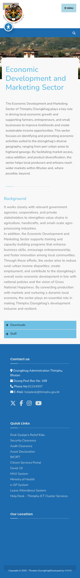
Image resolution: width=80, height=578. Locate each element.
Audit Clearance (21, 446)
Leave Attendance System (28, 490)
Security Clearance (23, 440)
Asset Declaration (22, 452)
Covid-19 (16, 468)
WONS (68, 570)
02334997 (35, 386)
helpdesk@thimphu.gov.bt (42, 392)
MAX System (19, 474)
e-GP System (19, 485)
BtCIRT (15, 457)
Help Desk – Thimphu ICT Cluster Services (39, 496)
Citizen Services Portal (25, 463)
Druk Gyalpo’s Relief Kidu (27, 435)
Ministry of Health (22, 479)
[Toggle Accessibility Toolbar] (8, 26)
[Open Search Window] (74, 32)
